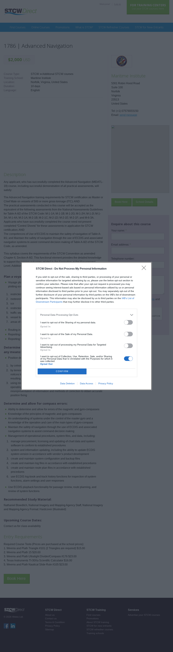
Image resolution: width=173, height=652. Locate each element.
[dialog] (86, 326)
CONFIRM (62, 371)
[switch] (128, 322)
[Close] (145, 269)
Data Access (86, 383)
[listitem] (86, 315)
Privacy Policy (105, 383)
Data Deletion (67, 383)
